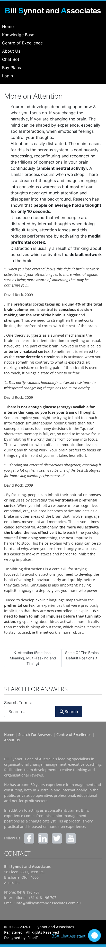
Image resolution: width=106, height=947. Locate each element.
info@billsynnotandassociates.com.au (48, 903)
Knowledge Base (18, 34)
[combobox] (30, 711)
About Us (11, 51)
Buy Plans (11, 67)
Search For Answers (35, 734)
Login (7, 75)
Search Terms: (18, 702)
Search (71, 711)
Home (8, 26)
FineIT (33, 937)
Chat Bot (10, 59)
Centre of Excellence (22, 42)
